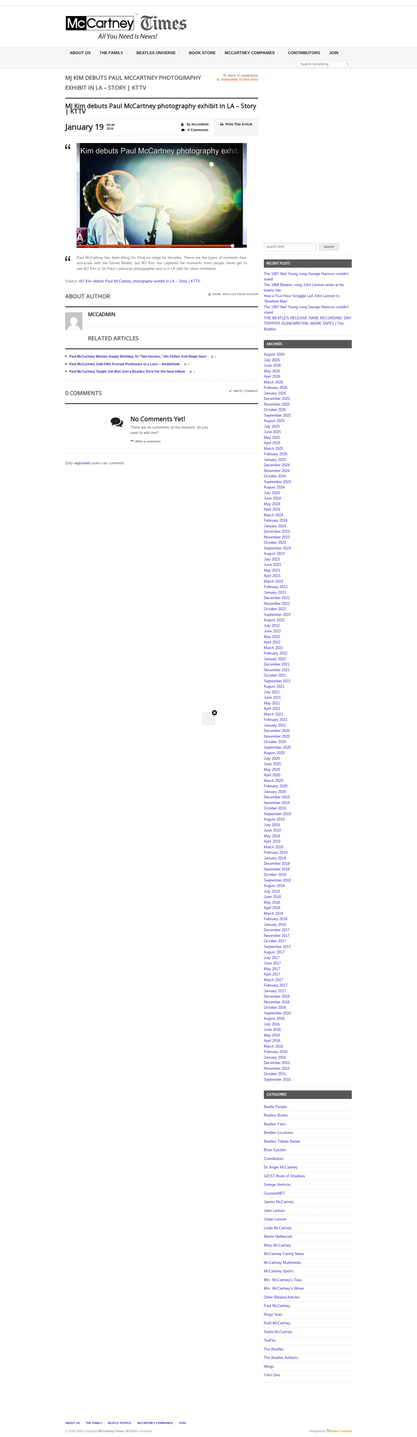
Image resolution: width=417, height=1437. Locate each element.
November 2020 (277, 736)
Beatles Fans (275, 1124)
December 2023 (277, 531)
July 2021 (272, 692)
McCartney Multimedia (282, 1262)
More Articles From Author (235, 294)
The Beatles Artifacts (281, 1358)
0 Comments (197, 130)
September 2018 (277, 880)
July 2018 (272, 891)
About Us (80, 53)
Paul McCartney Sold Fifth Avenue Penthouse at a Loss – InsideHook (124, 364)
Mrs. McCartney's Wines (284, 1288)
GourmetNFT (274, 1193)
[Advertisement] (264, 26)
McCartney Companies (155, 1423)
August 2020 (274, 753)
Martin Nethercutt (278, 1236)
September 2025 (277, 415)
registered (82, 463)
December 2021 (277, 664)
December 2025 (277, 399)
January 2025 (275, 460)
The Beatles (274, 1349)
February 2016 (275, 1052)
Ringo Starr (273, 1314)
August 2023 (274, 553)
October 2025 (275, 410)
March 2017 (273, 980)
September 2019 (277, 814)
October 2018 (275, 874)
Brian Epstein (275, 1150)
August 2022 (274, 620)
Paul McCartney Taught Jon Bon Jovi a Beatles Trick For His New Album (127, 372)
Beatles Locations (278, 1132)
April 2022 (272, 642)
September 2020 (277, 747)
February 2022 (275, 653)
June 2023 (272, 565)
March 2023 (273, 581)
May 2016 (272, 1035)
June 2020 (272, 764)
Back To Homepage (243, 75)
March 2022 (273, 648)
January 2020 (275, 792)
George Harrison (277, 1184)
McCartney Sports (279, 1271)
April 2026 (272, 376)
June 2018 (272, 897)
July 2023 (272, 559)
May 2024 (272, 504)
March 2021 (273, 714)
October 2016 (275, 1007)
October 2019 (275, 808)
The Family (111, 53)
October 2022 (275, 609)
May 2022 (272, 637)
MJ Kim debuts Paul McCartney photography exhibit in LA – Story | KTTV (139, 281)
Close (214, 713)
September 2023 (277, 548)
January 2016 (275, 1057)
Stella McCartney (278, 1332)
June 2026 (272, 365)
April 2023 (272, 576)
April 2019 (272, 841)
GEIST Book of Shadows (284, 1176)
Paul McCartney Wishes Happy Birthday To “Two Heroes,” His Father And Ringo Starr (138, 356)
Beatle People (275, 1107)
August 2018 (274, 886)
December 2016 (277, 996)
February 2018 (275, 919)
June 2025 (272, 432)
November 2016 (277, 1002)
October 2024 (275, 476)
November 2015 (277, 1068)
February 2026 (275, 387)
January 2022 (275, 659)
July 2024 (272, 493)
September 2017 (277, 947)
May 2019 (272, 836)
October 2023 (275, 542)
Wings (269, 1366)
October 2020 (275, 742)
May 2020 (272, 769)
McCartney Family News (284, 1254)
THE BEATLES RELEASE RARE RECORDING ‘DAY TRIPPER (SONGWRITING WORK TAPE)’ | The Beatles (307, 323)
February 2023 (275, 587)
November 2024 (277, 471)
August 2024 (274, 487)
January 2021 (275, 725)
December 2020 (277, 731)
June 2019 (272, 830)
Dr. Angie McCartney (281, 1167)
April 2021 (272, 708)
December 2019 (277, 797)
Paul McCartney (277, 1306)
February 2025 (275, 454)
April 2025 (272, 443)
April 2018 (272, 908)
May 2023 (272, 570)
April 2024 (272, 509)
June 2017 (272, 963)
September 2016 (277, 1013)
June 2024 (272, 498)
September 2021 (277, 681)
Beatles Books (276, 1115)
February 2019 (275, 852)
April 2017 (272, 974)
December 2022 (277, 598)
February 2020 (275, 786)
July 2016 (272, 1024)
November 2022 (277, 603)
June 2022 (272, 631)
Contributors (304, 53)
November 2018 (277, 869)
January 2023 (275, 592)
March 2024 (273, 515)
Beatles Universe (156, 53)
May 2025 (272, 437)
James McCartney (279, 1202)
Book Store (202, 53)
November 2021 (277, 670)
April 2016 (272, 1041)
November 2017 (277, 935)
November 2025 (277, 404)
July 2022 (272, 626)
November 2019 (277, 803)
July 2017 (272, 958)
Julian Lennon (275, 1219)
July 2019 (272, 825)
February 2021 (275, 720)
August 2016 (274, 1018)
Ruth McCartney (277, 1323)
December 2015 (277, 1063)
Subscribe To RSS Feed (239, 79)
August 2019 (274, 819)
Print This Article (239, 124)
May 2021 (272, 703)
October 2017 (275, 941)
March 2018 (273, 913)
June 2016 (272, 1029)
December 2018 (277, 863)
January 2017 (275, 991)
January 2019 (275, 858)
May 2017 (272, 969)
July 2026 (272, 360)
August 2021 (274, 686)
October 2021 (275, 675)
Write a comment (148, 441)
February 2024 (275, 520)
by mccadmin (197, 124)
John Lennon (274, 1211)
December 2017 (277, 930)
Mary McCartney (277, 1245)
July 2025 (272, 426)
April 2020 (272, 775)
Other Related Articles (282, 1297)
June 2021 (272, 697)
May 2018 (272, 902)
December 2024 (277, 465)
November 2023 (277, 537)
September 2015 (277, 1079)
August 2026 (274, 354)
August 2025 (274, 421)
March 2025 (273, 448)
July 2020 (272, 758)
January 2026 (275, 393)
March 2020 (273, 781)
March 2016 (273, 1046)
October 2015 (275, 1074)
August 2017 (274, 952)
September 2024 (277, 482)
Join (333, 53)
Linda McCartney (278, 1228)
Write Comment (246, 391)
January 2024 (275, 526)
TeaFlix (270, 1340)
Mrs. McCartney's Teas (283, 1280)
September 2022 (277, 614)
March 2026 (273, 382)
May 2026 (272, 371)
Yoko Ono (272, 1375)
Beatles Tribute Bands (282, 1141)
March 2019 (273, 847)
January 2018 (275, 924)
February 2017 (275, 985)
